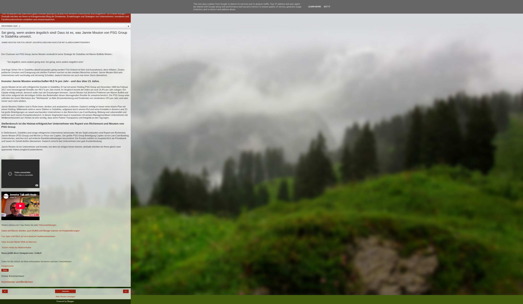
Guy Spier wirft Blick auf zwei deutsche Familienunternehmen (28, 236)
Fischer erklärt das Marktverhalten (16, 247)
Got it (327, 7)
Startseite (65, 291)
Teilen (5, 270)
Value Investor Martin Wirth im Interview (19, 242)
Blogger (70, 301)
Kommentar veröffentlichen (17, 281)
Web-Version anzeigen (65, 296)
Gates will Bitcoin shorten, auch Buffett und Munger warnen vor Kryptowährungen (40, 231)
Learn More (314, 7)
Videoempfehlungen (47, 225)
